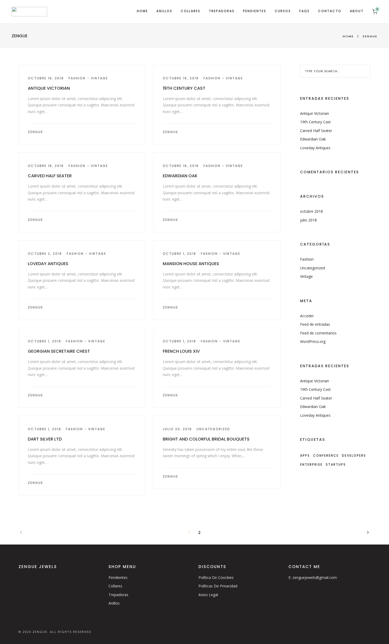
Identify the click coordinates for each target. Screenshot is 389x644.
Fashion (77, 78)
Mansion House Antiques (191, 264)
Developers (354, 455)
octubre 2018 (311, 211)
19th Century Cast (184, 88)
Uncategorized (213, 429)
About (357, 11)
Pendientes (254, 11)
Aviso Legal (208, 594)
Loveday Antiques (48, 264)
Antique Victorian (49, 88)
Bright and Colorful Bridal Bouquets (206, 439)
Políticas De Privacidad (217, 585)
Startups (336, 464)
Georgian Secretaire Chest (59, 351)
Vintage (99, 78)
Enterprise (311, 464)
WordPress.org (312, 341)
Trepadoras (221, 11)
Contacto (329, 11)
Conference (326, 455)
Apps (305, 455)
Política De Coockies (216, 577)
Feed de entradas (315, 324)
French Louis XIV (181, 351)
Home (142, 11)
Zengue (35, 132)
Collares (190, 11)
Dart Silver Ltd (45, 439)
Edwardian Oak (180, 176)
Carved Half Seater (50, 176)
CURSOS (283, 11)
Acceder (307, 315)
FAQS (304, 11)
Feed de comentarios (318, 332)
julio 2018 (308, 220)
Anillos (164, 11)
